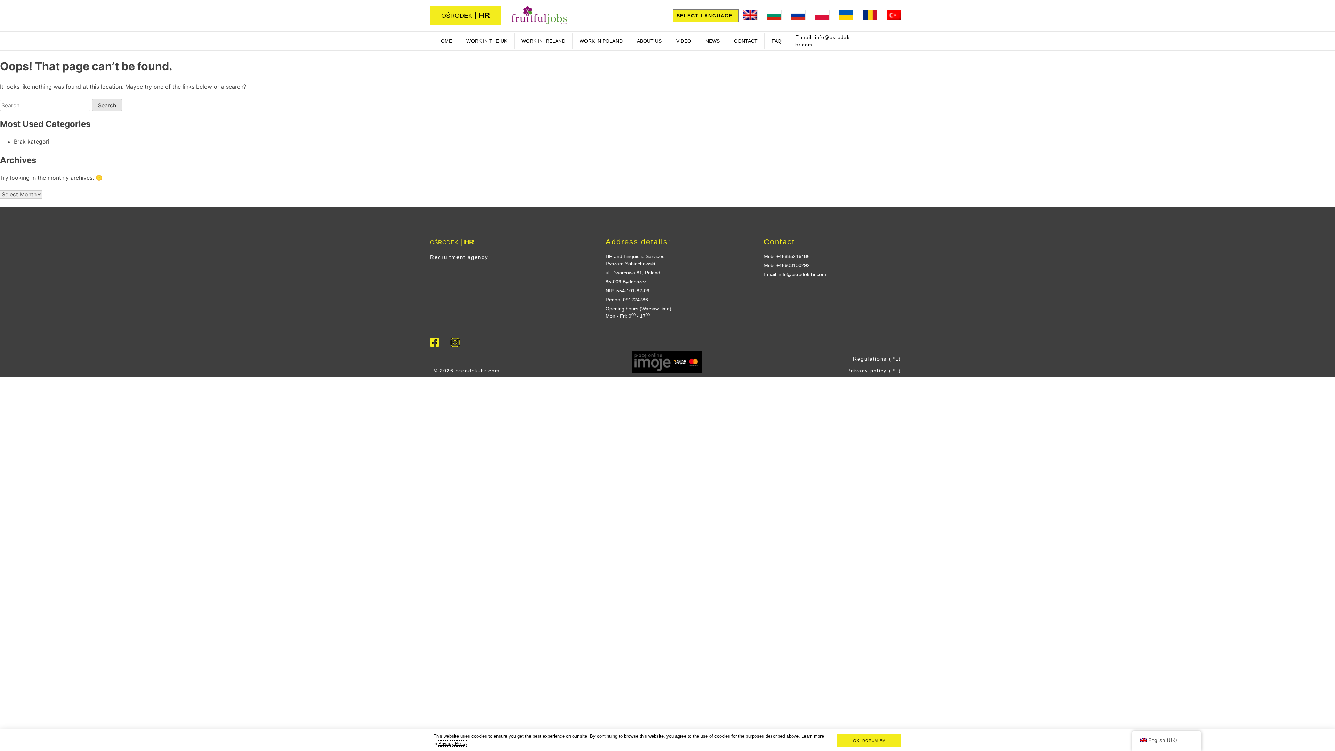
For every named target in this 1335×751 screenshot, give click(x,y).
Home (444, 41)
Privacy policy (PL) (874, 370)
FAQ (777, 41)
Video (683, 41)
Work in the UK (486, 41)
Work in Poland (601, 41)
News (712, 41)
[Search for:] (46, 105)
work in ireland (543, 41)
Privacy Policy (452, 743)
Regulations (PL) (877, 359)
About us (649, 41)
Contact (746, 41)
